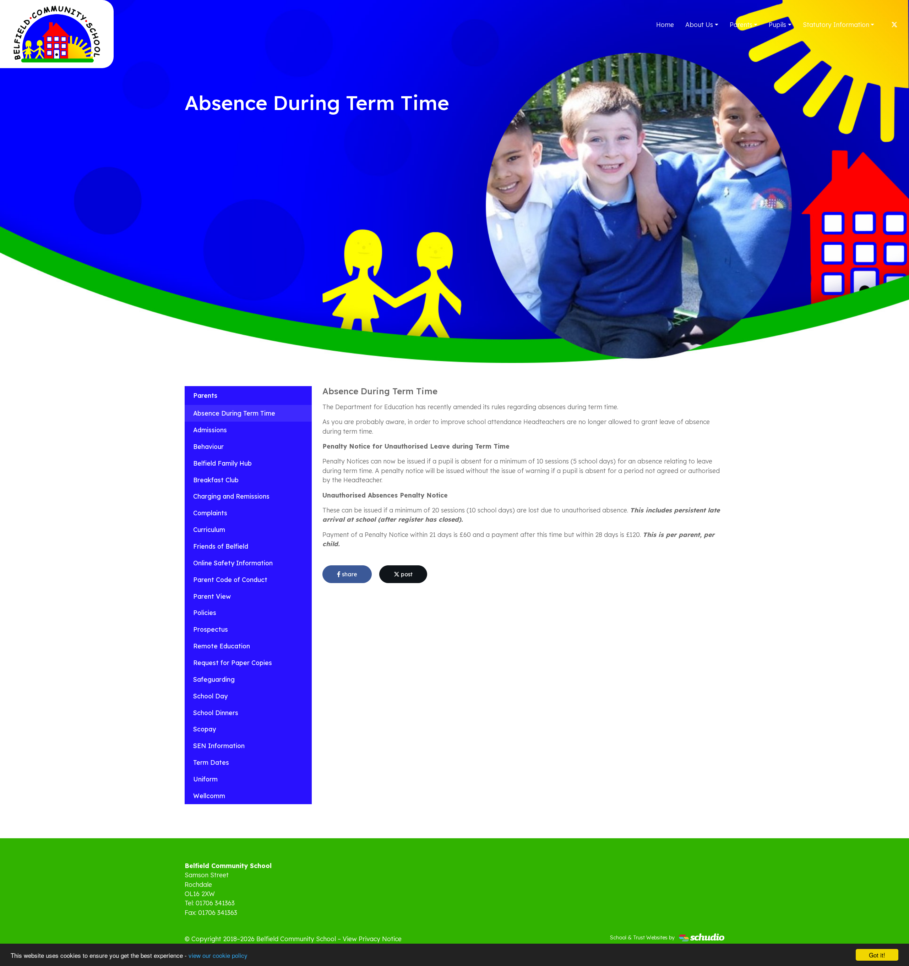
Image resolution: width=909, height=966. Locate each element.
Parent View (212, 596)
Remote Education (221, 646)
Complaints (210, 513)
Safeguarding (214, 679)
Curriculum (209, 529)
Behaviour (208, 446)
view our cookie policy (218, 955)
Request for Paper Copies (232, 662)
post (406, 574)
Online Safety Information (233, 563)
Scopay (204, 729)
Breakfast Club (216, 480)
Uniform (205, 779)
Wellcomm (209, 796)
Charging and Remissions (231, 496)
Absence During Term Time (234, 413)
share (349, 574)
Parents (741, 24)
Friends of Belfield (220, 546)
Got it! (877, 954)
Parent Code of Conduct (230, 579)
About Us (699, 24)
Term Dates (211, 762)
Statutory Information (836, 24)
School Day (210, 696)
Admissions (210, 430)
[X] (894, 24)
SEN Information (219, 746)
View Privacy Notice (372, 939)
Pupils (777, 24)
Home (665, 24)
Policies (204, 612)
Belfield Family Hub (222, 463)
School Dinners (215, 713)
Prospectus (210, 629)
